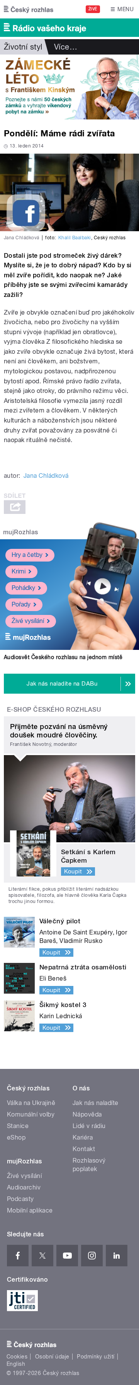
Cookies (17, 1357)
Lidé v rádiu (89, 1126)
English (16, 1364)
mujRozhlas (20, 532)
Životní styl (23, 46)
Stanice (18, 1126)
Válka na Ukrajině (31, 1103)
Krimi (18, 571)
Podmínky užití (96, 1357)
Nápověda (87, 1114)
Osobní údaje (52, 1357)
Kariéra (83, 1137)
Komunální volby (30, 1114)
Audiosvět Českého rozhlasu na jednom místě (63, 657)
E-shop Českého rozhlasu (54, 709)
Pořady (21, 604)
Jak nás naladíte (96, 1103)
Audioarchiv (24, 1187)
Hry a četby (27, 554)
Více (65, 46)
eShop (16, 1137)
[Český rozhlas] (28, 9)
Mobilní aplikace (30, 1210)
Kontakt (84, 1149)
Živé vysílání (28, 621)
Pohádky (23, 587)
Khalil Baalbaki (74, 237)
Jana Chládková (46, 475)
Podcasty (20, 1199)
